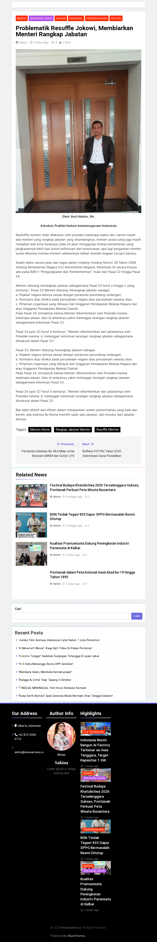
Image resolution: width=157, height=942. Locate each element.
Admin (23, 42)
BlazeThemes (76, 935)
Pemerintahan (96, 18)
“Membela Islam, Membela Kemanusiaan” (45, 672)
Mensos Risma (40, 429)
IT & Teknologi (94, 732)
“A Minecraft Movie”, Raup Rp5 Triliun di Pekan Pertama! (55, 648)
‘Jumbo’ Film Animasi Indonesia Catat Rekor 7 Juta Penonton (58, 640)
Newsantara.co (71, 927)
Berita (21, 18)
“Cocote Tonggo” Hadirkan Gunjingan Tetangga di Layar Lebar (58, 656)
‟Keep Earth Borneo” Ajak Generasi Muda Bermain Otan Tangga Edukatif (65, 696)
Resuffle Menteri (107, 429)
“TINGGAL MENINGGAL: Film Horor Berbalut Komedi (52, 688)
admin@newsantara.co (29, 752)
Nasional (76, 18)
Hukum (61, 18)
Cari (18, 609)
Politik (116, 18)
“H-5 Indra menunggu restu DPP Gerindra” (46, 664)
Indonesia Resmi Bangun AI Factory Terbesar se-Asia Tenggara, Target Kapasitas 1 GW (95, 750)
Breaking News (41, 18)
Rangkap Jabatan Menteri (73, 429)
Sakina (61, 762)
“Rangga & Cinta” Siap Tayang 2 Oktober (44, 680)
